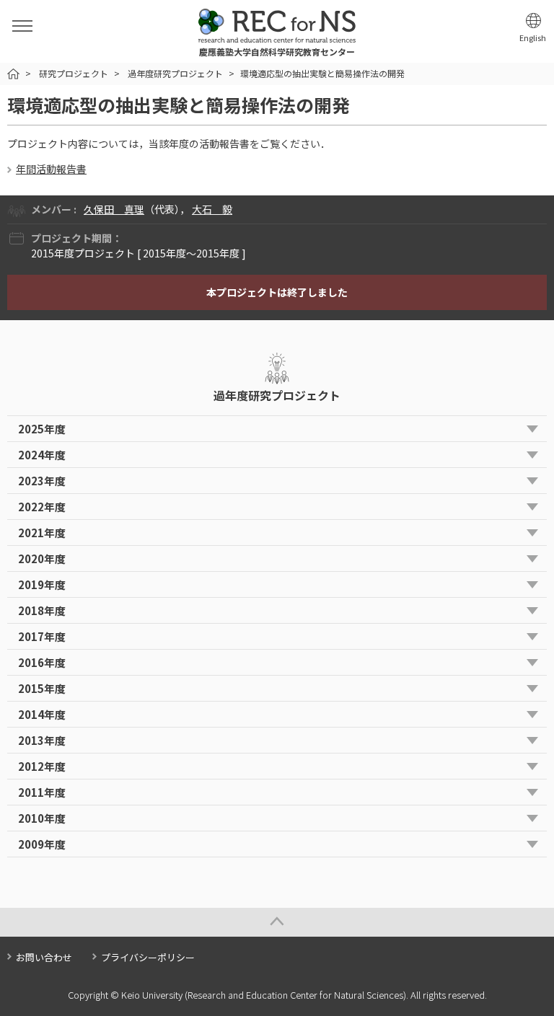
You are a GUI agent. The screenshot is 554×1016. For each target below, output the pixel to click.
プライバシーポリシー (148, 957)
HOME (13, 74)
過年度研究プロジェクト (175, 73)
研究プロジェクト (73, 73)
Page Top (277, 922)
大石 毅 (212, 209)
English (532, 37)
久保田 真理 (114, 209)
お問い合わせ (44, 957)
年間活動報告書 (51, 169)
